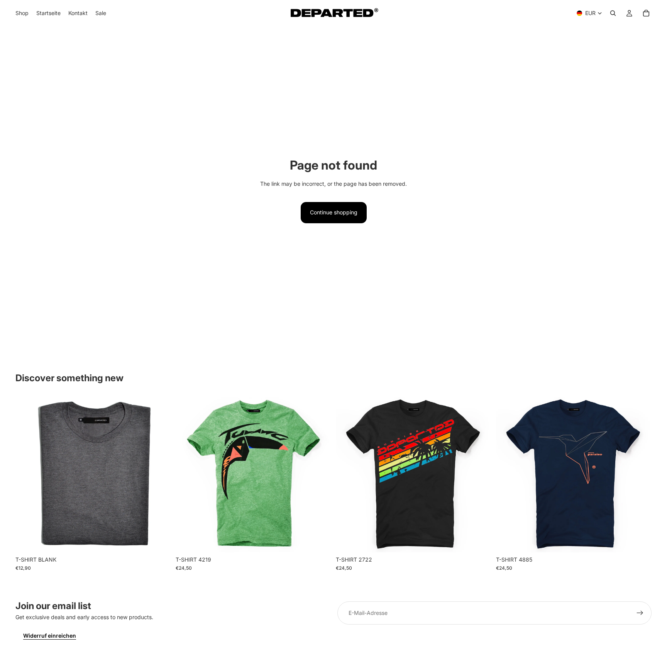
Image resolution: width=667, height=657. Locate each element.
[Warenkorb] (646, 13)
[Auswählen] (159, 540)
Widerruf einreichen (49, 635)
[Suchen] (612, 13)
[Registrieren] (640, 613)
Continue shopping (333, 212)
